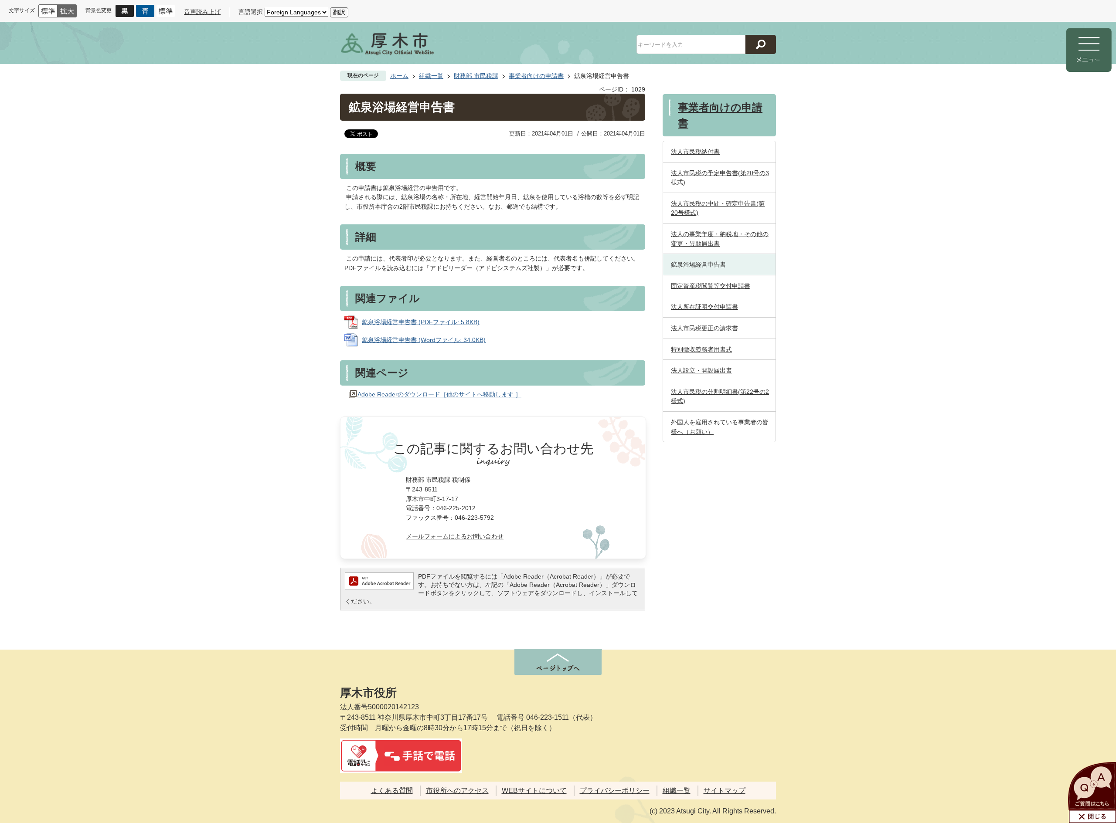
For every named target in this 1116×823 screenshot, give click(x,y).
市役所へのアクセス (457, 790)
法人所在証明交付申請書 (704, 306)
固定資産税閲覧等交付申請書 (710, 285)
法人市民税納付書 (695, 151)
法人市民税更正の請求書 (704, 328)
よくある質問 (392, 790)
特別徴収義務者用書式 (701, 349)
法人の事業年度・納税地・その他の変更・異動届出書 (720, 238)
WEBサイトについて (534, 790)
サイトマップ (724, 790)
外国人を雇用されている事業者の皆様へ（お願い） (720, 427)
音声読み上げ (202, 11)
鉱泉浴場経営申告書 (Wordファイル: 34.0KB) (424, 339)
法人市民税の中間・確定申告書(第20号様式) (718, 208)
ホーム (399, 75)
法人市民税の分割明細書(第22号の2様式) (720, 396)
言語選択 (250, 11)
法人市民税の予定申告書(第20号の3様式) (720, 177)
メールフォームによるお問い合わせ (455, 536)
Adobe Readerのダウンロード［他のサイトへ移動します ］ (439, 394)
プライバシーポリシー (615, 790)
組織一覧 (431, 75)
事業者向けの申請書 (536, 75)
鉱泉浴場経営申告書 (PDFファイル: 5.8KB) (421, 321)
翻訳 (339, 12)
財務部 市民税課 (476, 75)
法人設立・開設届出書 (701, 370)
